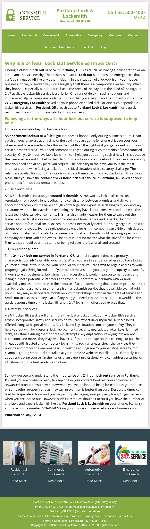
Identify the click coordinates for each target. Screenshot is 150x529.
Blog (103, 47)
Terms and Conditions (59, 47)
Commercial (51, 35)
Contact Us (135, 35)
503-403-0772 (135, 15)
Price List (87, 47)
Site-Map (92, 520)
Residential (29, 35)
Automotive (73, 35)
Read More (19, 481)
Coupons (115, 35)
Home (11, 35)
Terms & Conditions (55, 520)
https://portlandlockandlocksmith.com (89, 506)
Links (104, 520)
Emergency (95, 35)
